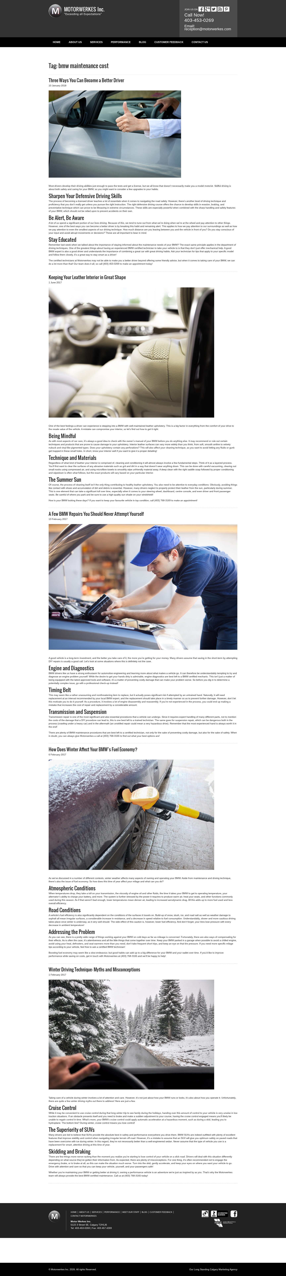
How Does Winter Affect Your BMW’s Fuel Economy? (93, 749)
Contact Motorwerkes (83, 1216)
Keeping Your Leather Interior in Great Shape (87, 277)
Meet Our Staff (130, 1212)
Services (96, 42)
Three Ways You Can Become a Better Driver (86, 80)
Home (56, 42)
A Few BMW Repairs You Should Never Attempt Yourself (96, 513)
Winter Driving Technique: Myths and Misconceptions (94, 969)
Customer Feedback (168, 42)
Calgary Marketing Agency (223, 1269)
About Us (75, 42)
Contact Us (200, 42)
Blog (142, 42)
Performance (121, 42)
